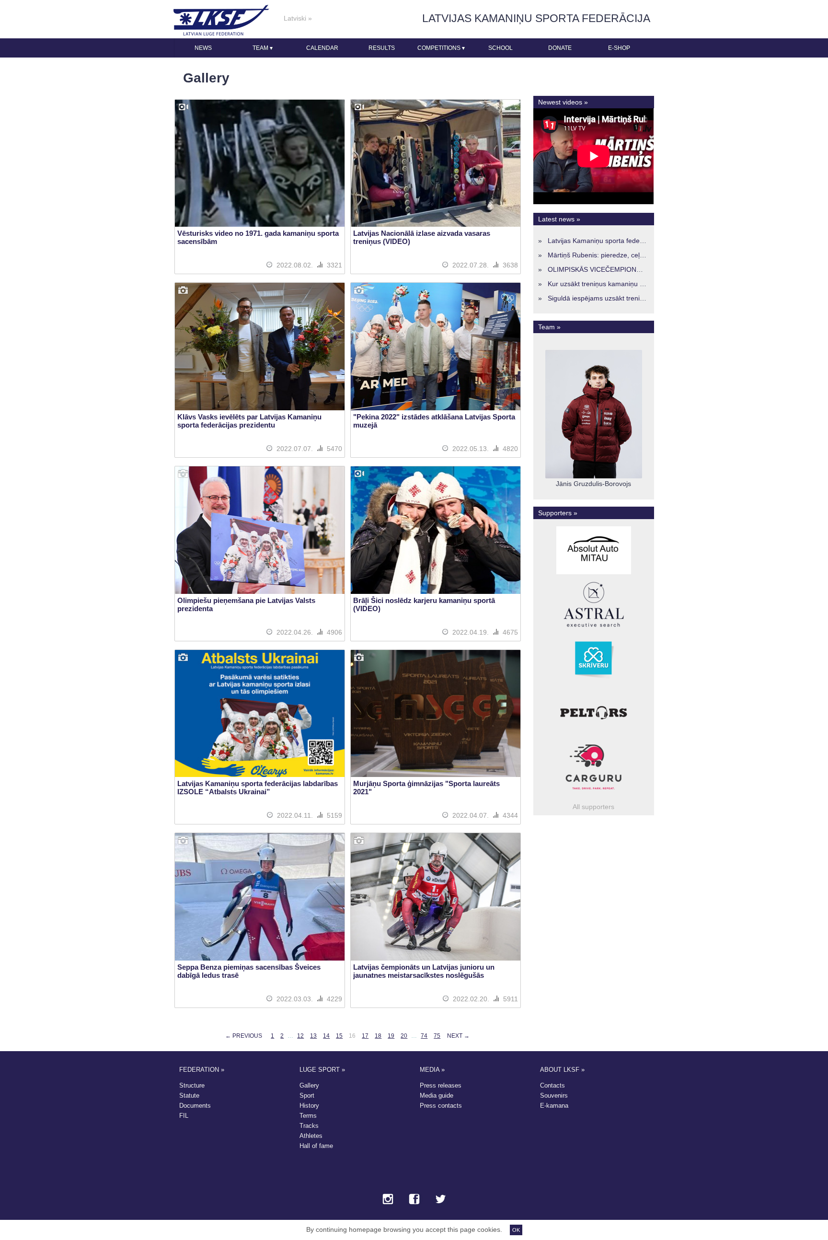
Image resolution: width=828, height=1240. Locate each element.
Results (381, 48)
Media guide (436, 1095)
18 (378, 1035)
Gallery (309, 1085)
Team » (549, 327)
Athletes (310, 1135)
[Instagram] (388, 1200)
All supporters (593, 807)
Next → (458, 1035)
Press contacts (441, 1105)
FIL (183, 1115)
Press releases (440, 1085)
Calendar (322, 48)
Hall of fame (316, 1145)
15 (339, 1035)
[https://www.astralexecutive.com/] (593, 628)
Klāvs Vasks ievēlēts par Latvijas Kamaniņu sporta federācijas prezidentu (249, 421)
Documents (195, 1105)
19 (391, 1035)
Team (263, 48)
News (203, 48)
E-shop (619, 48)
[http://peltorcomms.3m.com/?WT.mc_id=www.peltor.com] (593, 737)
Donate (560, 48)
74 (424, 1035)
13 (313, 1035)
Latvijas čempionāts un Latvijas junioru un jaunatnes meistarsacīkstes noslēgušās (423, 971)
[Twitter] (440, 1200)
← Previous (243, 1035)
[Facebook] (414, 1200)
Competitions (441, 48)
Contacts (552, 1085)
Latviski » (298, 18)
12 (300, 1035)
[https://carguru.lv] (593, 791)
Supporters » (557, 513)
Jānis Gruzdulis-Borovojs (593, 483)
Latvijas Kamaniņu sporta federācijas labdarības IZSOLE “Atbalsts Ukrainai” (257, 787)
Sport (306, 1095)
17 (365, 1035)
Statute (189, 1095)
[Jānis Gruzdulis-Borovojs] (593, 476)
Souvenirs (554, 1095)
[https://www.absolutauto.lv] (593, 574)
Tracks (309, 1125)
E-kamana (554, 1105)
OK (516, 1230)
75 (437, 1035)
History (309, 1105)
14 (326, 1035)
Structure (192, 1085)
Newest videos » (563, 102)
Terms (308, 1115)
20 (404, 1035)
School (500, 48)
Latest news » (559, 219)
